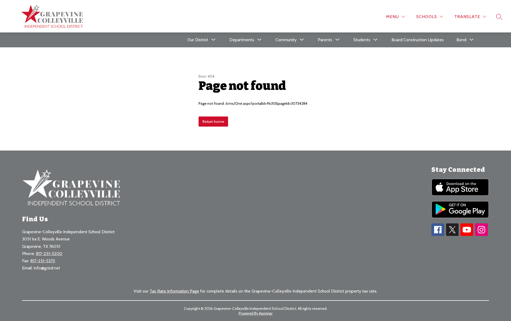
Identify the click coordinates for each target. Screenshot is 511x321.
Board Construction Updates (418, 39)
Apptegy (266, 313)
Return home (213, 121)
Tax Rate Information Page (174, 291)
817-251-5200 (49, 253)
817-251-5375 (42, 260)
